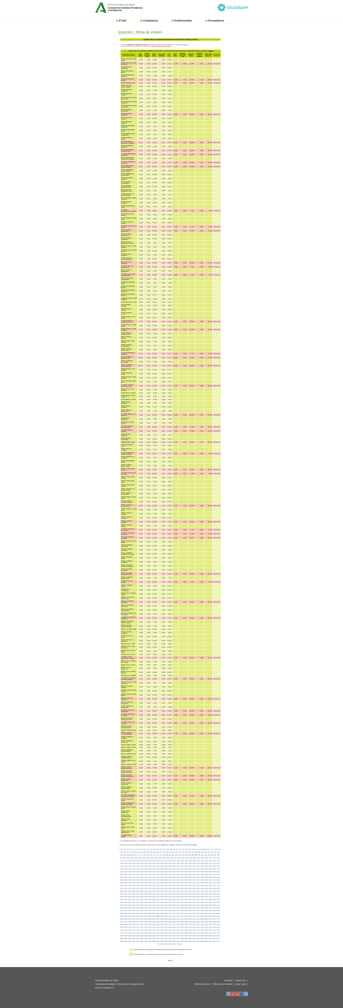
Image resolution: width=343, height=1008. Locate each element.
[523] (121, 905)
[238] (182, 871)
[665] (190, 919)
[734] (166, 927)
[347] (218, 883)
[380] (150, 888)
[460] (170, 896)
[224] (125, 871)
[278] (141, 877)
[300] (129, 880)
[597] (218, 910)
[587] (178, 910)
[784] (166, 933)
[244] (206, 871)
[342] (198, 883)
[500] (129, 902)
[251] (133, 874)
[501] (133, 902)
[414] (186, 891)
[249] (125, 874)
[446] (214, 894)
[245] (210, 871)
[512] (178, 902)
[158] (162, 863)
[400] (129, 891)
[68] (128, 855)
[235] (170, 871)
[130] (150, 860)
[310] (170, 880)
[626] (133, 916)
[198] (121, 869)
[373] (121, 888)
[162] (178, 863)
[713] (182, 924)
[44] (151, 852)
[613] (182, 913)
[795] (210, 933)
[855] (150, 941)
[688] (182, 922)
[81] (170, 855)
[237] (178, 871)
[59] (199, 852)
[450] (129, 896)
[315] (190, 880)
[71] (138, 855)
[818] (202, 935)
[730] (150, 927)
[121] (214, 857)
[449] (125, 896)
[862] (178, 941)
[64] (215, 852)
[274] (125, 877)
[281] (154, 877)
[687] (178, 922)
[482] (158, 899)
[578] (141, 910)
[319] (206, 880)
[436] (174, 894)
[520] (210, 902)
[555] (150, 908)
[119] (206, 857)
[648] (121, 919)
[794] (206, 933)
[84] (179, 855)
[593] (202, 910)
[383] (162, 888)
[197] (218, 866)
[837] (178, 938)
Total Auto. (169, 54)
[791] (194, 933)
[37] (128, 852)
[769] (206, 930)
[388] (182, 888)
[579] (146, 910)
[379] (146, 888)
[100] (131, 857)
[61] (205, 852)
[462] (178, 896)
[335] (170, 883)
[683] (162, 922)
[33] (216, 849)
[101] (135, 857)
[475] (129, 899)
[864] (186, 941)
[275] (129, 877)
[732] (158, 927)
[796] (214, 933)
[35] (122, 852)
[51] (173, 852)
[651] (133, 919)
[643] (202, 916)
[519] (206, 902)
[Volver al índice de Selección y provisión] (146, 30)
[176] (133, 866)
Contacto (228, 980)
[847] (218, 938)
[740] (190, 927)
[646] (214, 916)
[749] (125, 930)
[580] (150, 910)
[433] (162, 894)
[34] (219, 849)
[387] (178, 888)
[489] (186, 899)
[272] (218, 874)
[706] (154, 924)
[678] (141, 922)
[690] (190, 922)
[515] (190, 902)
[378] (141, 888)
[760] (170, 930)
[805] (150, 935)
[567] (198, 908)
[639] (186, 916)
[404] (146, 891)
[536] (174, 905)
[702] (137, 924)
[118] (202, 857)
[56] (189, 852)
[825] (129, 938)
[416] (194, 891)
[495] (210, 899)
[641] (194, 916)
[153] (141, 863)
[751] (133, 930)
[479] (146, 899)
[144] (206, 860)
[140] (190, 860)
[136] (174, 860)
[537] (178, 905)
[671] (214, 919)
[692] (198, 922)
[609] (166, 913)
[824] (125, 938)
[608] (162, 913)
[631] (154, 916)
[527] (137, 905)
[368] (202, 885)
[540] (190, 905)
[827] (137, 938)
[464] (186, 896)
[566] (194, 908)
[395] (210, 888)
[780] (150, 933)
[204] (146, 869)
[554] (146, 908)
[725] (129, 927)
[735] (170, 927)
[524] (125, 905)
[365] (190, 885)
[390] (190, 888)
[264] (186, 874)
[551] (133, 908)
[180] (150, 866)
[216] (194, 869)
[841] (194, 938)
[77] (157, 855)
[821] (214, 935)
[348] (121, 885)
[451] (133, 896)
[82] (173, 855)
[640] (190, 916)
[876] (172, 944)
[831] (154, 938)
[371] (214, 885)
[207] (158, 869)
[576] (133, 910)
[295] (210, 877)
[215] (190, 869)
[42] (144, 852)
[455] (150, 896)
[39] (134, 852)
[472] (218, 896)
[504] (146, 902)
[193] (202, 866)
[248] (121, 874)
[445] (210, 894)
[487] (178, 899)
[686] (174, 922)
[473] (121, 899)
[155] (150, 863)
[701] (133, 924)
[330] (150, 883)
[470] (210, 896)
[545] (210, 905)
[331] (154, 883)
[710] (170, 924)
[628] (141, 916)
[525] (129, 905)
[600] (129, 913)
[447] (218, 894)
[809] (166, 935)
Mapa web (241, 980)
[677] (137, 922)
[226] (133, 871)
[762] (178, 930)
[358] (162, 885)
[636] (174, 916)
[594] (206, 910)
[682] (158, 922)
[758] (162, 930)
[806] (154, 935)
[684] (166, 922)
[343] (202, 883)
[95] (215, 855)
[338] (182, 883)
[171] (214, 863)
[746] (214, 927)
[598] (121, 913)
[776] (133, 933)
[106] (155, 857)
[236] (174, 871)
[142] (198, 860)
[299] (125, 880)
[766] (194, 930)
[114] (186, 857)
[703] (141, 924)
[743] (202, 927)
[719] (206, 924)
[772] (218, 930)
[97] (121, 857)
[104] (147, 857)
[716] (194, 924)
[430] (150, 894)
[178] (141, 866)
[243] (202, 871)
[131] (154, 860)
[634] (166, 916)
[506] (154, 902)
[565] (190, 908)
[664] (186, 919)
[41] (141, 852)
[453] (141, 896)
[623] (121, 916)
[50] (170, 852)
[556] (154, 908)
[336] (174, 883)
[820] (210, 935)
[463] (182, 896)
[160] (170, 863)
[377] (137, 888)
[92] (205, 855)
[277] (137, 877)
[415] (190, 891)
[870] (210, 941)
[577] (137, 910)
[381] (154, 888)
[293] (202, 877)
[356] (154, 885)
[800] (129, 935)
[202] (137, 869)
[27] (197, 849)
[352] (137, 885)
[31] (209, 849)
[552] (137, 908)
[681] (154, 922)
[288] (182, 877)
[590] (190, 910)
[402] (137, 891)
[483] (162, 899)
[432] (158, 894)
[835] (170, 938)
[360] (170, 885)
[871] (214, 941)
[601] (133, 913)
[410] (170, 891)
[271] (214, 874)
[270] (210, 874)
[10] (142, 849)
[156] (154, 863)
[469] (206, 896)
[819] (206, 935)
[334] (166, 883)
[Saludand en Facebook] (241, 994)
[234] (166, 871)
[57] (192, 852)
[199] (125, 869)
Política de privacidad (222, 984)
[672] (218, 919)
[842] (198, 938)
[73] (144, 855)
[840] (190, 938)
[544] (206, 905)
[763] (182, 930)
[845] (210, 938)
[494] (206, 899)
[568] (202, 908)
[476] (133, 899)
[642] (198, 916)
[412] (178, 891)
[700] (129, 924)
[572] (218, 908)
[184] (166, 866)
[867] (198, 941)
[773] (121, 933)
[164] (186, 863)
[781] (154, 933)
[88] (192, 855)
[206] (154, 869)
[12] (148, 849)
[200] (129, 869)
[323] (121, 883)
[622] (218, 913)
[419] (206, 891)
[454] (146, 896)
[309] (166, 880)
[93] (208, 855)
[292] (198, 877)
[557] (158, 908)
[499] (125, 902)
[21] (177, 849)
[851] (133, 941)
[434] (166, 894)
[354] (146, 885)
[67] (125, 855)
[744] (206, 927)
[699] (125, 924)
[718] (202, 924)
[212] (178, 869)
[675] (129, 922)
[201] (133, 869)
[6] (132, 849)
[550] (129, 908)
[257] (158, 874)
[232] (158, 871)
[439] (186, 894)
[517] (198, 902)
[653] (141, 919)
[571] (214, 908)
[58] (196, 852)
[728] (141, 927)
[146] (214, 860)
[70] (134, 855)
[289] (186, 877)
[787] (178, 933)
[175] (129, 866)
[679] (146, 922)
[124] (125, 860)
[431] (154, 894)
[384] (166, 888)
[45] (154, 852)
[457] (158, 896)
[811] (174, 935)
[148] (121, 863)
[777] (137, 933)
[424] (125, 894)
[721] (214, 924)
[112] (179, 857)
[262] (178, 874)
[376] (133, 888)
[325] (129, 883)
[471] (214, 896)
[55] (186, 852)
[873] (160, 944)
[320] (210, 880)
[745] (210, 927)
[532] (158, 905)
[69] (131, 855)
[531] (154, 905)
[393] (202, 888)
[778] (141, 933)
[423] (121, 894)
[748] (121, 930)
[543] (202, 905)
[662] (178, 919)
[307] (158, 880)
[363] (182, 885)
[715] (190, 924)
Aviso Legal (240, 984)
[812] (178, 935)
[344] (206, 883)
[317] (198, 880)
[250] (129, 874)
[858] (162, 941)
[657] (158, 919)
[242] (198, 871)
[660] (170, 919)
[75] (151, 855)
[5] (130, 849)
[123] (121, 860)
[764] (186, 930)
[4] (127, 849)
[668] (202, 919)
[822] (218, 935)
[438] (182, 894)
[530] (150, 905)
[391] (194, 888)
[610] (170, 913)
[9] (139, 849)
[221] (214, 869)
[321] (214, 880)
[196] (214, 866)
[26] (193, 849)
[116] (194, 857)
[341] (194, 883)
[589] (186, 910)
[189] (186, 866)
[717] (198, 924)
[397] (218, 888)
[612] (178, 913)
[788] (182, 933)
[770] (210, 930)
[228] (141, 871)
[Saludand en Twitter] (246, 994)
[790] (190, 933)
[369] (206, 885)
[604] (146, 913)
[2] (122, 849)
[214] (186, 869)
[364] (186, 885)
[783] (162, 933)
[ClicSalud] (232, 8)
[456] (154, 896)
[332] (158, 883)
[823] (121, 938)
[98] (124, 857)
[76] (154, 855)
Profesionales (183, 20)
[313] (182, 880)
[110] (171, 857)
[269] (206, 874)
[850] (129, 941)
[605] (150, 913)
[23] (184, 849)
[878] (180, 944)
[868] (202, 941)
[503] (141, 902)
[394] (206, 888)
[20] (174, 849)
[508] (162, 902)
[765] (190, 930)
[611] (174, 913)
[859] (166, 941)
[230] (150, 871)
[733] (162, 927)
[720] (210, 924)
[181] (154, 866)
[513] (182, 902)
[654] (146, 919)
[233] (162, 871)
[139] (186, 860)
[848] (121, 941)
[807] (158, 935)
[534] (166, 905)
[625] (129, 916)
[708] (162, 924)
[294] (206, 877)
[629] (146, 916)
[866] (194, 941)
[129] (146, 860)
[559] (166, 908)
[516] (194, 902)
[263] (182, 874)
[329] (146, 883)
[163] (182, 863)
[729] (146, 927)
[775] (129, 933)
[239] (186, 871)
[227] (137, 871)
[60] (202, 852)
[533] (162, 905)
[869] (206, 941)
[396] (214, 888)
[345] (210, 883)
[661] (174, 919)
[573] (121, 910)
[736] (174, 927)
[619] (206, 913)
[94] (212, 855)
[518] (202, 902)
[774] (125, 933)
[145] (210, 860)
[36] (125, 852)
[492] (198, 899)
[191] (194, 866)
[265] (190, 874)
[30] (206, 849)
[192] (198, 866)
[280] (150, 877)
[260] (170, 874)
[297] (218, 877)
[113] (182, 857)
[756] (154, 930)
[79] (163, 855)
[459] (166, 896)
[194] (206, 866)
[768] (202, 930)
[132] (158, 860)
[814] (186, 935)
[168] (202, 863)
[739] (186, 927)
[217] (198, 869)
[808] (162, 935)
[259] (166, 874)
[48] (163, 852)
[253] (141, 874)
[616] (194, 913)
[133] (162, 860)
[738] (182, 927)
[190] (190, 866)
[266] (194, 874)
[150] (129, 863)
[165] (190, 863)
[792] (198, 933)
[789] (186, 933)
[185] (170, 866)
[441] (194, 894)
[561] (174, 908)
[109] (167, 857)
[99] (127, 857)
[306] (154, 880)
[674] (125, 922)
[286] (174, 877)
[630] (150, 916)
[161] (174, 863)
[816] (194, 935)
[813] (182, 935)
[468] (202, 896)
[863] (182, 941)
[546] (214, 905)
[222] (218, 869)
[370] (210, 885)
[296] (214, 877)
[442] (198, 894)
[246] (214, 871)
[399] (125, 891)
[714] (186, 924)
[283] (162, 877)
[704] (146, 924)
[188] (182, 866)
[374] (125, 888)
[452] (137, 896)
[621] (214, 913)
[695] (210, 922)
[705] (150, 924)
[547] (218, 905)
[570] (210, 908)
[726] (133, 927)
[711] (174, 924)
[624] (125, 916)
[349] (125, 885)
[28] (200, 849)
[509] (166, 902)
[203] (141, 869)
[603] (141, 913)
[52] (176, 852)
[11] (145, 849)
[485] (170, 899)
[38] (131, 852)
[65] (218, 852)
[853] (141, 941)
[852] (137, 941)
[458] (162, 896)
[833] (162, 938)
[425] (129, 894)
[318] (202, 880)
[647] (218, 916)
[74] (147, 855)
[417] (198, 891)
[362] (178, 885)
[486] (174, 899)
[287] (178, 877)
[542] (198, 905)
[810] (170, 935)
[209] (166, 869)
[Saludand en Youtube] (237, 994)
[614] (186, 913)
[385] (170, 888)
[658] (162, 919)
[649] (125, 919)
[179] (146, 866)
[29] (203, 849)
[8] (137, 849)
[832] (158, 938)
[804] (146, 935)
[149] (125, 863)
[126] (133, 860)
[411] (174, 891)
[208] (162, 869)
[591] (194, 910)
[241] (194, 871)
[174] (125, 866)
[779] (146, 933)
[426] (133, 894)
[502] (137, 902)
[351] (133, 885)
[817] (198, 935)
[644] (206, 916)
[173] (121, 866)
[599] (125, 913)
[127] (137, 860)
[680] (150, 922)
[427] (137, 894)
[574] (125, 910)
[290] (190, 877)
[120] (210, 857)
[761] (174, 930)
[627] (137, 916)
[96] (218, 855)
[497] (218, 899)
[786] (174, 933)
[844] (206, 938)
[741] (194, 927)
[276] (133, 877)
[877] (176, 944)
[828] (141, 938)
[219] (206, 869)
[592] (198, 910)
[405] (150, 891)
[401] (133, 891)
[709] (166, 924)
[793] (202, 933)
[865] (190, 941)
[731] (154, 927)
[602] (137, 913)
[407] (158, 891)
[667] (198, 919)
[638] (182, 916)
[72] (141, 855)
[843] (202, 938)
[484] (166, 899)
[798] (121, 935)
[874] (164, 944)
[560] (170, 908)
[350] (129, 885)
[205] (150, 869)
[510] (170, 902)
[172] (218, 863)
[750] (129, 930)
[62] (208, 852)
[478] (141, 899)
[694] (206, 922)
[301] (133, 880)
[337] (178, 883)
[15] (158, 849)
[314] (186, 880)
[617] (198, 913)
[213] (182, 869)
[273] (121, 877)
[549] (125, 908)
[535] (170, 905)
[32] (213, 849)
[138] (182, 860)
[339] (186, 883)
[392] (198, 888)
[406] (154, 891)
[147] (218, 860)
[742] (198, 927)
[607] (158, 913)
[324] (125, 883)
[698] (121, 924)
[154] (146, 863)
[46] (157, 852)
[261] (174, 874)
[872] (218, 941)
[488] (182, 899)
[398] (121, 891)
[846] (214, 938)
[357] (158, 885)
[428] (141, 894)
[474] (125, 899)
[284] (166, 877)
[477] (137, 899)
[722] (218, 924)
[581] (154, 910)
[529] (146, 905)
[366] (194, 885)
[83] (176, 855)
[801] (133, 935)
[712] (178, 924)
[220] (210, 869)
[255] (150, 874)
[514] (186, 902)
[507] (158, 902)
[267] (198, 874)
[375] (129, 888)
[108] (163, 857)
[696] (214, 922)
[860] (170, 941)
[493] (202, 899)
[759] (166, 930)
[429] (146, 894)
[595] (210, 910)
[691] (194, 922)
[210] (170, 869)
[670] (210, 919)
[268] (202, 874)
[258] (162, 874)
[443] (202, 894)
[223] (121, 871)
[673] (121, 922)
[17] (164, 849)
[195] (210, 866)
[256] (154, 874)
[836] (174, 938)
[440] (190, 894)
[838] (182, 938)
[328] (141, 883)
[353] (141, 885)
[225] (129, 871)
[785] (170, 933)
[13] (152, 849)
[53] (179, 852)
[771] (214, 930)
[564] (186, 908)
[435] (170, 894)
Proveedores (216, 20)
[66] (122, 855)
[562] (178, 908)
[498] (121, 902)
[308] (162, 880)
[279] (146, 877)
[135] (170, 860)
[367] (198, 885)
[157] (158, 863)
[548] (121, 908)
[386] (174, 888)
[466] (194, 896)
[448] (121, 896)
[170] (210, 863)
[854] (146, 941)
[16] (161, 849)
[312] (178, 880)
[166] (194, 863)
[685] (170, 922)
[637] (178, 916)
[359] (166, 885)
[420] (210, 891)
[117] (198, 857)
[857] (158, 941)
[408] (162, 891)
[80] (167, 855)
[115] (190, 857)
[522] (218, 902)
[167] (198, 863)
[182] (158, 866)
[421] (214, 891)
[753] (141, 930)
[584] (166, 910)
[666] (194, 919)
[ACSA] (95, 992)
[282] (158, 877)
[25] (190, 849)
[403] (141, 891)
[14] (155, 849)
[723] (121, 927)
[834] (166, 938)
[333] (162, 883)
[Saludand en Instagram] (228, 994)
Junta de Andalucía (103, 987)
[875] (168, 944)
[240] (190, 871)
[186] (174, 866)
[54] (183, 852)
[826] (133, 938)
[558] (162, 908)
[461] (174, 896)
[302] (137, 880)
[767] (198, 930)
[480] (150, 899)
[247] (218, 871)
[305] (150, 880)
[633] (162, 916)
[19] (171, 849)
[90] (199, 855)
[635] (170, 916)
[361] (174, 885)
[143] (202, 860)
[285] (170, 877)
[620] (210, 913)
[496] (214, 899)
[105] (151, 857)
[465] (190, 896)
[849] (125, 941)
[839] (186, 938)
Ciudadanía (150, 20)
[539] (186, 905)
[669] (206, 919)
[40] (138, 852)
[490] (190, 899)
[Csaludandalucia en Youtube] (233, 994)
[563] (182, 908)
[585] (170, 910)
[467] (198, 896)
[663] (182, 919)
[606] (154, 913)
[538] (182, 905)
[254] (146, 874)
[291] (194, 877)
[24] (187, 849)
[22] (181, 849)
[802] (137, 935)
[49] (167, 852)
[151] (133, 863)
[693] (202, 922)
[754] (146, 930)
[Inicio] (125, 7)
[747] (218, 927)
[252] (137, 874)
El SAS (122, 20)
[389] (186, 888)
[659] (166, 919)
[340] (190, 883)
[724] (125, 927)
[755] (150, 930)
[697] (218, 922)
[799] (125, 935)
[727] (137, 927)
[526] (133, 905)
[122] (218, 857)
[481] (154, 899)
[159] (166, 863)
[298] (121, 880)
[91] (202, 855)
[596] (214, 910)
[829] (146, 938)
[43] (147, 852)
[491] (194, 899)
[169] (206, 863)
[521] (214, 902)
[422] (218, 891)
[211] (174, 869)
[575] (129, 910)
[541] (194, 905)
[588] (182, 910)
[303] (141, 880)
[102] (139, 857)
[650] (129, 919)
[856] (154, 941)
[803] (141, 935)
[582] (158, 910)
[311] (174, 880)
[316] (194, 880)
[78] (160, 855)
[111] (175, 857)
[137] (178, 860)
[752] (137, 930)
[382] (158, 888)
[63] (212, 852)
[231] (154, 871)
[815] (190, 935)
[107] (159, 857)
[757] (158, 930)
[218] (202, 869)
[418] (202, 891)
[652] (137, 919)
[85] (183, 855)
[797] (218, 933)
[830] (150, 938)
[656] (154, 919)
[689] (186, 922)
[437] (178, 894)
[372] (218, 885)
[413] (182, 891)
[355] (150, 885)
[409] (166, 891)
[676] (133, 922)
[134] (166, 860)
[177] (137, 866)
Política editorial (201, 984)
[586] (174, 910)
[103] (143, 857)
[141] (194, 860)
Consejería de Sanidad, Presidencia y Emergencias (118, 984)
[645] (210, 916)
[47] (160, 852)
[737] (178, 927)
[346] (214, 883)
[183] (162, 866)
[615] (190, 913)
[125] (129, 860)
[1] (120, 849)
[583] (162, 910)
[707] (158, 924)
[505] (150, 902)
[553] (141, 908)
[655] (150, 919)
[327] (137, 883)
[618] (202, 913)
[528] (141, 905)
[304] (146, 880)
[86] (186, 855)
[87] (189, 855)
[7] (134, 849)
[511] (174, 902)
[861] (174, 941)
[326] (133, 883)
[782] (158, 933)
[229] (146, 871)
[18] (168, 849)
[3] (125, 849)
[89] (196, 855)
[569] (206, 908)
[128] (141, 860)
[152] (137, 863)
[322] (218, 880)
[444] (206, 894)
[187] (178, 866)
